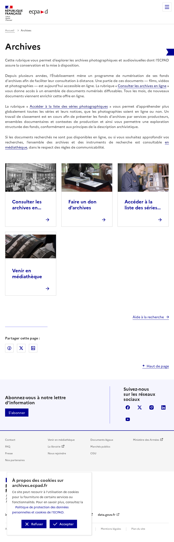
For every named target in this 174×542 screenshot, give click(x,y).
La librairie (54, 446)
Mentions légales (111, 528)
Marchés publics (100, 446)
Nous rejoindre (57, 453)
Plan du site (138, 528)
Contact (10, 439)
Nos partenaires (15, 460)
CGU (93, 453)
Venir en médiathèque (61, 439)
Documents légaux (101, 439)
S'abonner (16, 412)
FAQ (7, 446)
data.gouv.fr (106, 514)
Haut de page (158, 366)
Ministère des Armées (146, 439)
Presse (9, 453)
